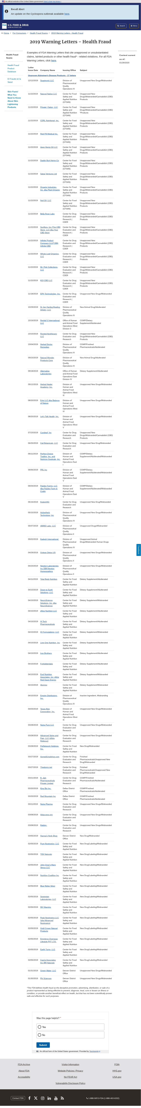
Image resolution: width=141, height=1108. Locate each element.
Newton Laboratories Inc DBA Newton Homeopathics (49, 568)
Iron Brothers (46, 653)
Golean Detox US (47, 552)
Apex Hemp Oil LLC (49, 147)
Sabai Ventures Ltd (48, 174)
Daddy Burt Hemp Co (49, 160)
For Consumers (19, 33)
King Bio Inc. (45, 788)
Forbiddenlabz (46, 664)
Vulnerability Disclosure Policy (70, 1083)
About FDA (24, 1071)
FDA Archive (24, 1064)
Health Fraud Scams (39, 33)
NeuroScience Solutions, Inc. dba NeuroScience (48, 603)
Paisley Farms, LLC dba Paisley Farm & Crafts (48, 488)
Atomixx (43, 685)
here (66, 14)
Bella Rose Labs (47, 214)
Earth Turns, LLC (47, 949)
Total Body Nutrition (48, 579)
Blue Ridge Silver (47, 886)
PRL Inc (43, 470)
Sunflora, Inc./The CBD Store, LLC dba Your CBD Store (50, 230)
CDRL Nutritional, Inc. (49, 120)
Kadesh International (49, 539)
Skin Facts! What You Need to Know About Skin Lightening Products (14, 99)
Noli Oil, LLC (45, 200)
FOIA (117, 1064)
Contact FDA (18, 1098)
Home (6, 33)
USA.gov (117, 1077)
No (43, 1035)
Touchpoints (93, 1051)
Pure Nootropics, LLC (49, 844)
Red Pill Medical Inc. (49, 134)
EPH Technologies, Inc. (50, 294)
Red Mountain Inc (48, 796)
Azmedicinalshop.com (49, 757)
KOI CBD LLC (46, 280)
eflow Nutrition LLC (48, 611)
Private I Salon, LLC (49, 107)
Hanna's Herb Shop (48, 836)
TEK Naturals (46, 854)
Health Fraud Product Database (13, 68)
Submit (43, 1045)
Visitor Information (70, 1064)
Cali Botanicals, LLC (49, 443)
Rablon (43, 825)
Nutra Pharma (46, 804)
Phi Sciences (45, 978)
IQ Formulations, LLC (49, 632)
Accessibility (24, 1077)
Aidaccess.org (46, 815)
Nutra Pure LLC (47, 725)
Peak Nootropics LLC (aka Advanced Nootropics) (49, 920)
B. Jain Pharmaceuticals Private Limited (47, 780)
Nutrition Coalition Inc (49, 875)
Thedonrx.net (46, 767)
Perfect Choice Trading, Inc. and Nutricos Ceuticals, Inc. (50, 456)
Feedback (139, 550)
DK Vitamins (45, 907)
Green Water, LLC (48, 971)
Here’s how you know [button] (52, 1)
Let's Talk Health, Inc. (49, 416)
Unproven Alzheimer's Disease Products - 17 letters (52, 75)
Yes (44, 1027)
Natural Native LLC (48, 94)
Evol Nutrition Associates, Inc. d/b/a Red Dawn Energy (49, 677)
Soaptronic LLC (47, 80)
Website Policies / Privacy (70, 1071)
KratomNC (44, 502)
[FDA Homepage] (15, 26)
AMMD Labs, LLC (48, 526)
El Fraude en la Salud (14, 80)
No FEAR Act (70, 1077)
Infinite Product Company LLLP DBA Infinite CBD (49, 243)
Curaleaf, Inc (45, 432)
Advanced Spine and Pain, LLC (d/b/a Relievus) (49, 738)
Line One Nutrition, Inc (50, 643)
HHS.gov (117, 1071)
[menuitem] (127, 59)
